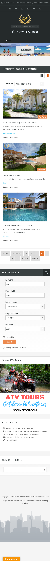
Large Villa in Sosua (11, 175)
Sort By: (9, 83)
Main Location (11, 302)
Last (34, 259)
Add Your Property (34, 501)
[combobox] (29, 84)
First (6, 253)
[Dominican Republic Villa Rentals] (25, 19)
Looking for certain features (15, 348)
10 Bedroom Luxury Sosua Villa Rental (20, 122)
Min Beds (9, 325)
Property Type (11, 313)
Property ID (10, 291)
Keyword (9, 280)
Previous (18, 253)
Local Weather (19, 501)
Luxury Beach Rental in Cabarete (17, 225)
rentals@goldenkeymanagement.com (32, 2)
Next (24, 259)
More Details (17, 129)
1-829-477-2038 (27, 32)
